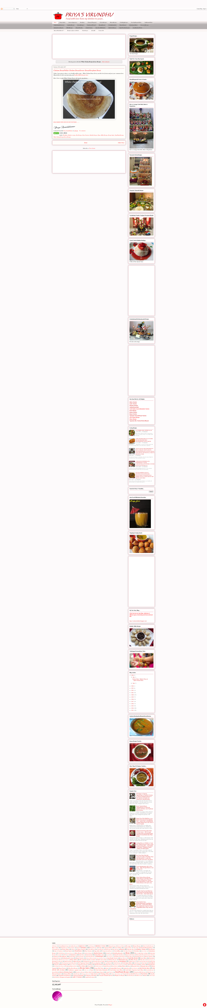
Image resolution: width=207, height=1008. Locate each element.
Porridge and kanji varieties (71, 966)
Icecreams (59, 954)
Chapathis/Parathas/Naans (146, 947)
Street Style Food (90, 972)
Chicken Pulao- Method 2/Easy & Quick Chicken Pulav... (140, 679)
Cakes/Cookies (89, 28)
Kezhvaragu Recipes (90, 956)
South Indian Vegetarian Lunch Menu (134, 970)
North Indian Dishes (127, 963)
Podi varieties (142, 964)
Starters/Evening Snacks (66, 972)
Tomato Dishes (67, 974)
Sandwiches (126, 968)
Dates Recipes (115, 949)
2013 (132, 710)
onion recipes (152, 975)
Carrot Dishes (118, 947)
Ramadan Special (145, 966)
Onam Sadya (144, 963)
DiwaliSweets (78, 951)
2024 (132, 686)
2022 (132, 690)
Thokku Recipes (150, 972)
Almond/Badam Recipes (64, 946)
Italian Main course (99, 955)
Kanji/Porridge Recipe (119, 954)
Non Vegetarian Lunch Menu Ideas (69, 963)
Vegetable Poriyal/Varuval (65, 975)
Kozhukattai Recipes (56, 958)
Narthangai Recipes (87, 961)
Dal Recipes (108, 949)
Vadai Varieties (94, 974)
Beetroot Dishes (120, 946)
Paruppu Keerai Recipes (83, 964)
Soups (91, 970)
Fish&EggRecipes (124, 22)
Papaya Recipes (73, 964)
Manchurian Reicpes (64, 959)
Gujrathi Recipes (70, 953)
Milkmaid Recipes (113, 959)
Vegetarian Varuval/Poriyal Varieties (138, 415)
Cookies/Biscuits (91, 949)
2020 (132, 695)
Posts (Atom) (92, 148)
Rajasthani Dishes (136, 966)
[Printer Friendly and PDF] (56, 133)
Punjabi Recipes (106, 966)
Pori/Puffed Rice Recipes (59, 966)
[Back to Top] (205, 1005)
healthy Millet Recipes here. (81, 75)
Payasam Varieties (99, 964)
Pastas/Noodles (79, 28)
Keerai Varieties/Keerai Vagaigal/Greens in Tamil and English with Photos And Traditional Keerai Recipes (144, 808)
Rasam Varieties (133, 414)
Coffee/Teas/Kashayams (124, 28)
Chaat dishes (136, 947)
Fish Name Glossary (127, 951)
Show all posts (105, 62)
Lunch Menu (144, 958)
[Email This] (60, 133)
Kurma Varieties (133, 412)
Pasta (90, 964)
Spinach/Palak (55, 972)
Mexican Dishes (92, 959)
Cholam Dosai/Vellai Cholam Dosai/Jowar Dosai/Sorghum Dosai (77, 70)
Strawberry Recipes (80, 972)
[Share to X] (63, 133)
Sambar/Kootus (70, 25)
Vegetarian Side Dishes (91, 975)
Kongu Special (130, 956)
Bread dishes (71, 947)
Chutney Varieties (81, 949)
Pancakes (56, 964)
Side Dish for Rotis (144, 968)
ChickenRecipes (103, 22)
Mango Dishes (73, 959)
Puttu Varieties (115, 966)
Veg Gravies (144, 974)
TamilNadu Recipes (119, 135)
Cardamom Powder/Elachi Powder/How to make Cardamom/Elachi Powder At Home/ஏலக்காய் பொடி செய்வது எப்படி (145, 463)
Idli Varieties (66, 954)
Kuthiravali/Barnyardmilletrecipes (92, 958)
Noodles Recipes (117, 963)
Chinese (73, 949)
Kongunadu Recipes (139, 956)
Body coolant (55, 947)
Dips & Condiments (58, 951)
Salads (107, 968)
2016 (132, 703)
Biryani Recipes (136, 946)
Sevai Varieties (134, 968)
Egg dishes (97, 951)
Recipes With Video (98, 968)
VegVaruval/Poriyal (91, 25)
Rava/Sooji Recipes (73, 968)
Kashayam (56, 956)
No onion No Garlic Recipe (143, 961)
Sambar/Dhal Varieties (116, 968)
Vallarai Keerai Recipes (116, 973)
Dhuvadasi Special (131, 949)
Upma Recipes (77, 973)
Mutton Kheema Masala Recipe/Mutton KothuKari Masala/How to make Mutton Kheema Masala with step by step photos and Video (145, 475)
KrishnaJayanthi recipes (67, 958)
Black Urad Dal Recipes (148, 946)
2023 (132, 688)
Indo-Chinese (82, 954)
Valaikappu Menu (105, 974)
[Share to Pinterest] (66, 133)
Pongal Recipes (151, 964)
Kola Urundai (109, 956)
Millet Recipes (104, 135)
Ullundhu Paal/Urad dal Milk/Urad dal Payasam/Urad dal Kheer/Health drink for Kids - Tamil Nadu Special (144, 892)
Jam (107, 954)
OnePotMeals (152, 963)
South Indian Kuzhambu (101, 970)
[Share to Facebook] (65, 133)
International (89, 955)
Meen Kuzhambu (83, 959)
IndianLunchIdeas (133, 25)
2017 (132, 701)
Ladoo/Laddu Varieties (112, 958)
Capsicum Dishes (108, 947)
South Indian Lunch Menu (116, 970)
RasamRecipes (102, 25)
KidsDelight (99, 956)
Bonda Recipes (64, 947)
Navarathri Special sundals (99, 961)
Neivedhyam (122, 961)
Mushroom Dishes (68, 961)
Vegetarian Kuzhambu (78, 975)
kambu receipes (139, 975)
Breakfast (82, 22)
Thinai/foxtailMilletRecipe (139, 972)
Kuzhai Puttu (103, 958)
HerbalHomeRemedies (118, 953)
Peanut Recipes (109, 964)
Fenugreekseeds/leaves (107, 951)
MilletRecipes (69, 28)
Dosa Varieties (85, 135)
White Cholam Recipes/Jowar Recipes (62, 137)
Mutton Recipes (77, 961)
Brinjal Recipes (93, 947)
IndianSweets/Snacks (58, 28)
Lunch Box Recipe (133, 958)
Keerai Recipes (133, 410)
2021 (132, 692)
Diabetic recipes (71, 135)
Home (55, 22)
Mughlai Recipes (150, 959)
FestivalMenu (117, 951)
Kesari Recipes (80, 956)
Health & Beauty (112, 28)
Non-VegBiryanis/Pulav (136, 22)
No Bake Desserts (132, 961)
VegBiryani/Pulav (149, 22)
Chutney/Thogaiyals (92, 22)
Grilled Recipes (61, 953)
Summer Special (100, 972)
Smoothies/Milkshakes (100, 28)
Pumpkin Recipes (98, 966)
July (134, 677)
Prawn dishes (90, 966)
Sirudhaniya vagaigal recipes (75, 970)
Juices (111, 954)
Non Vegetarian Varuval (83, 963)
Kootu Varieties (148, 956)
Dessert (122, 949)
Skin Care (86, 970)
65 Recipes (54, 946)
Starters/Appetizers (73, 22)
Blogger (110, 1004)
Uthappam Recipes (85, 973)
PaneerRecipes (123, 25)
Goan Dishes (144, 951)
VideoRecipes (85, 30)
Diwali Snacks (68, 951)
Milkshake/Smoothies (123, 959)
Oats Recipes (137, 963)
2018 (132, 699)
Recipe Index (62, 22)
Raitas (129, 966)
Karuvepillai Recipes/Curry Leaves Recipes (146, 954)
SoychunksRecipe (149, 970)
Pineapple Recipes (133, 964)
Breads (78, 947)
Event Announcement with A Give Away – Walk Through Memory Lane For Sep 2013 (144, 868)
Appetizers (82, 946)
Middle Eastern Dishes (102, 959)
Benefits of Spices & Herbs (73, 30)
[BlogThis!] (62, 133)
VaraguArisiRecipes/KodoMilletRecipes (131, 973)
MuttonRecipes (113, 22)
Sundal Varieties (109, 972)
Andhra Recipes (74, 946)
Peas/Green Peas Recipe (118, 964)
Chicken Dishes (65, 949)
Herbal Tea (108, 953)
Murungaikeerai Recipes (57, 961)
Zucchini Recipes (130, 975)
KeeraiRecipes (80, 25)
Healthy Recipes (93, 135)
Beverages (128, 946)
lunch (145, 975)
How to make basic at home (141, 953)
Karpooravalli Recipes (130, 954)
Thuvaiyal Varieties (56, 974)
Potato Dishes (82, 966)
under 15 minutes (77, 977)
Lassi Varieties (123, 958)
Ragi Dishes (122, 966)
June (134, 683)
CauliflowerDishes (128, 947)
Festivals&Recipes (145, 25)
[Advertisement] (29, 3)
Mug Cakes (142, 959)
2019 (132, 697)
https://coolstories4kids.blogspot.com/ (138, 621)
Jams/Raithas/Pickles (137, 28)
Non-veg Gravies (107, 963)
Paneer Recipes (63, 964)
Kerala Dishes (72, 956)
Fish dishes (136, 951)
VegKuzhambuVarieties (59, 25)
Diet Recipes (79, 135)
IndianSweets (74, 955)
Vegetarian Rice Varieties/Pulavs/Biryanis (139, 421)
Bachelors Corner (100, 946)
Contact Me (101, 30)
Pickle (126, 964)
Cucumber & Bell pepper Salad (144, 430)
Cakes (100, 947)
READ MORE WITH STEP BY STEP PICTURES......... (66, 122)
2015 (132, 706)
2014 (132, 708)
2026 (132, 675)
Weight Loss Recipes (119, 975)
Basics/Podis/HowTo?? (59, 30)
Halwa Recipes (78, 953)
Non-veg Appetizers (96, 963)
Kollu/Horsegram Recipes (119, 956)
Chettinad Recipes (56, 949)
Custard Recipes (100, 949)
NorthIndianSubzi (112, 25)
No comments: (82, 130)
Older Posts (121, 143)
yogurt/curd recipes (89, 977)
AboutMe (93, 30)
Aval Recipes (91, 946)
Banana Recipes (112, 946)
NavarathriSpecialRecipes (112, 961)
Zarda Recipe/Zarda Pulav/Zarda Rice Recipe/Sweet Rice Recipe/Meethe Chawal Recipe (144, 440)
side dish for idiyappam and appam (62, 977)
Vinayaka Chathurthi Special (105, 975)
